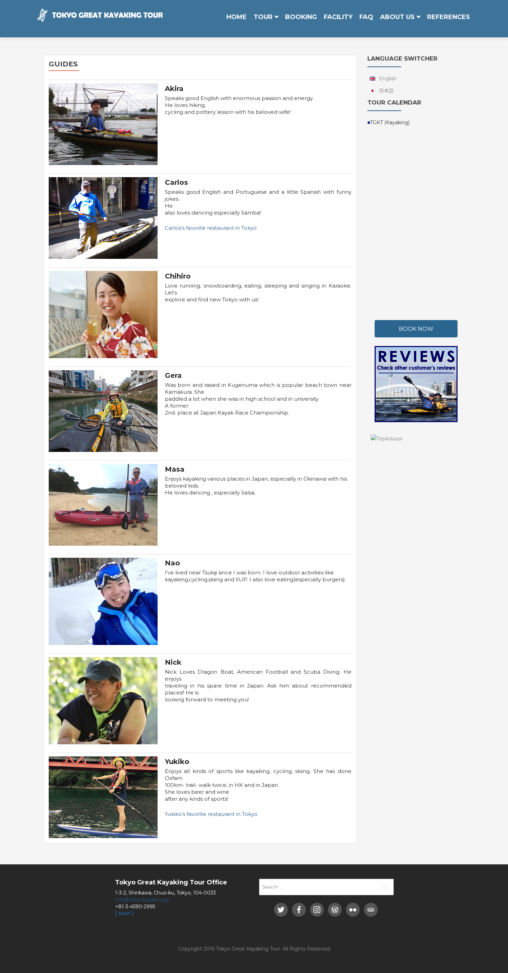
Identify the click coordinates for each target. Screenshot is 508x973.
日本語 (386, 91)
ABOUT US (397, 17)
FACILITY (338, 17)
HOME (236, 17)
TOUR (263, 17)
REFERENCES (448, 17)
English (388, 78)
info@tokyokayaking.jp (142, 900)
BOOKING (301, 17)
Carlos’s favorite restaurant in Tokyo (211, 228)
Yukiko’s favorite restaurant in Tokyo (211, 814)
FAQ (366, 17)
